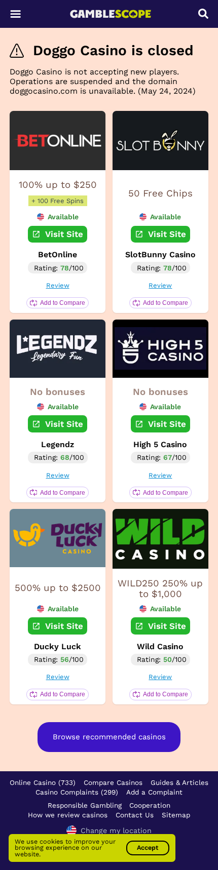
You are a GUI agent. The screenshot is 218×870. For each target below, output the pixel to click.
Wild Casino (160, 646)
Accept (147, 847)
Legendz (57, 444)
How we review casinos (67, 815)
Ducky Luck (57, 646)
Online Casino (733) (43, 782)
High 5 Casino (160, 444)
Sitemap (176, 815)
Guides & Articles (179, 782)
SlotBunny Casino (160, 254)
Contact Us (135, 815)
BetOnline (57, 254)
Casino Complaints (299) (76, 792)
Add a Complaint (154, 792)
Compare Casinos (113, 782)
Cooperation (149, 805)
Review (57, 285)
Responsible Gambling (85, 805)
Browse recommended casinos (109, 736)
